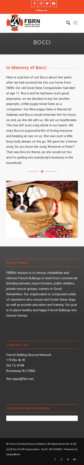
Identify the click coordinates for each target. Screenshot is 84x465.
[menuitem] (66, 22)
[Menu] (75, 22)
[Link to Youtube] (53, 3)
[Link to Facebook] (35, 3)
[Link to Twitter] (47, 3)
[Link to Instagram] (41, 3)
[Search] (66, 22)
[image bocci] (43, 211)
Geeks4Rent (13, 454)
